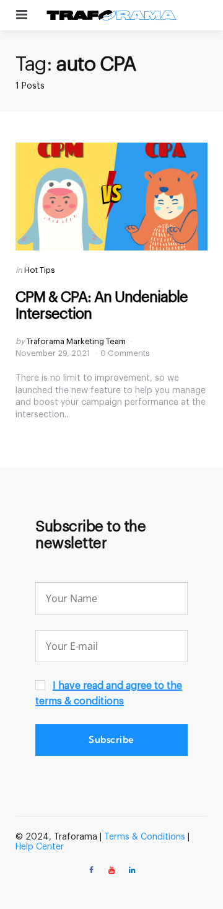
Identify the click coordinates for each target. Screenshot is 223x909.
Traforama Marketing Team (76, 341)
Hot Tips (39, 270)
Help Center (39, 847)
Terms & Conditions (144, 837)
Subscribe (111, 739)
